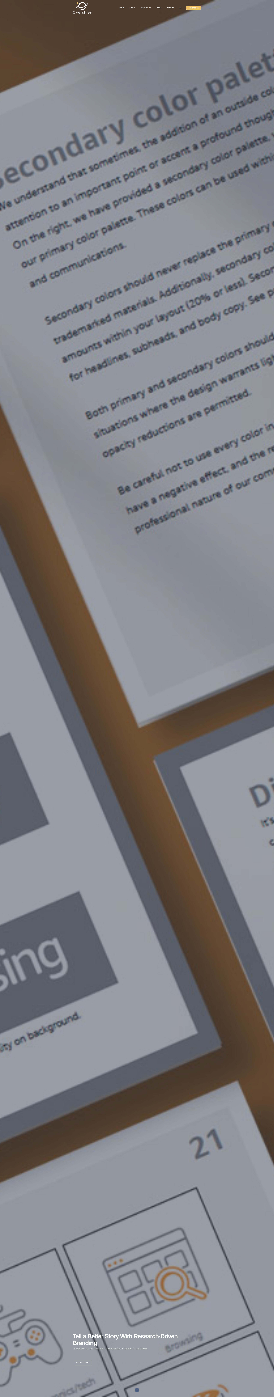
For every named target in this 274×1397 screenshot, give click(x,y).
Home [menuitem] (122, 8)
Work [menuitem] (159, 8)
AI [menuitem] (180, 8)
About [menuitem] (132, 8)
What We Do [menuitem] (146, 8)
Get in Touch (82, 1363)
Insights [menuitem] (170, 8)
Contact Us (193, 8)
